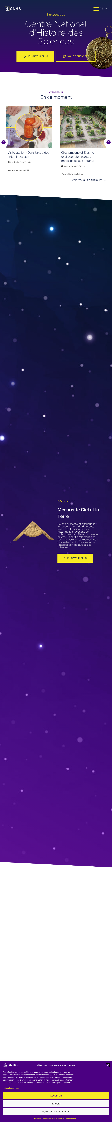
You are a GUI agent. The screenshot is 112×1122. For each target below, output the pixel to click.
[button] (107, 1065)
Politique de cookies (42, 1118)
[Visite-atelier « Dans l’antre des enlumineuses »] (29, 127)
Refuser (56, 1103)
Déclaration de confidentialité (64, 1118)
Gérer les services (11, 1088)
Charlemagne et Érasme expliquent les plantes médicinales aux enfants (77, 157)
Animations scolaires (18, 170)
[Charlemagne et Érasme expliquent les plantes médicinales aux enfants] (83, 127)
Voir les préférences (56, 1111)
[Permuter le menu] (96, 8)
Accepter (56, 1095)
